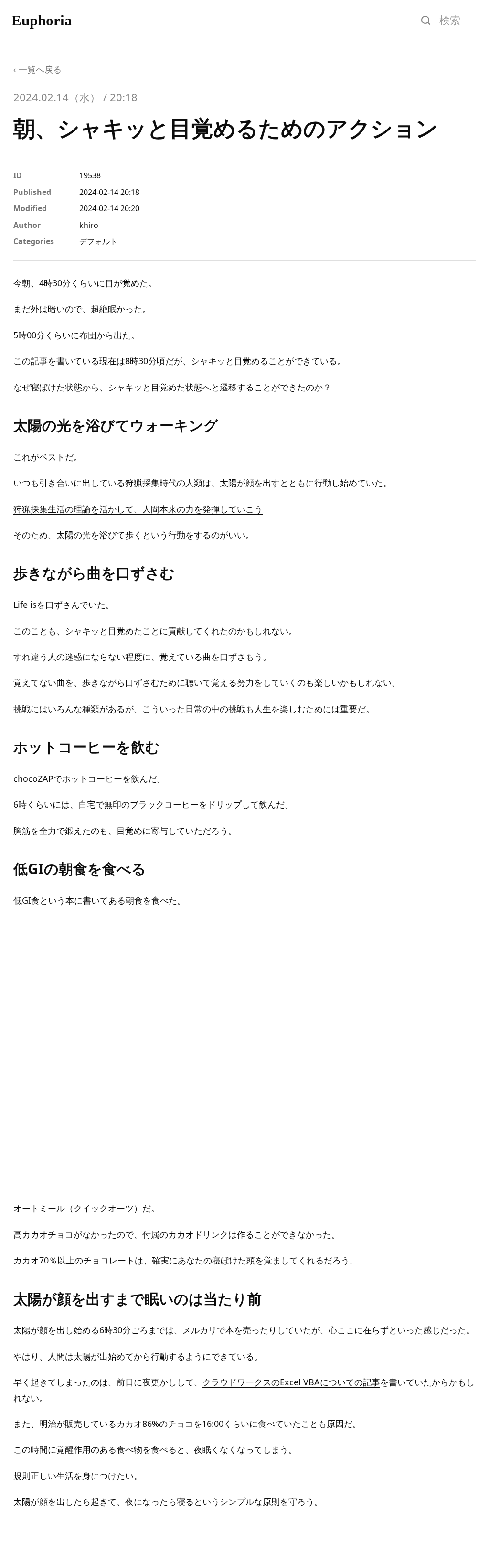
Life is (25, 604)
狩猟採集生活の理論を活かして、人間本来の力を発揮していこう (138, 509)
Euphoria (41, 20)
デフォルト (98, 241)
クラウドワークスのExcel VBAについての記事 (291, 1382)
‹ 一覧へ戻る (37, 69)
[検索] (425, 20)
